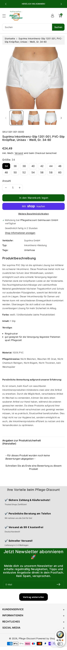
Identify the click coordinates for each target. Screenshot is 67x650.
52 (24, 172)
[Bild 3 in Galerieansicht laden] (50, 118)
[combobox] (33, 27)
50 (15, 172)
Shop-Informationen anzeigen (20, 232)
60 (60, 172)
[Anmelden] (52, 15)
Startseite (10, 38)
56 (42, 172)
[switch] (60, 644)
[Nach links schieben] (5, 117)
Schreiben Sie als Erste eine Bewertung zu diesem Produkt (33, 467)
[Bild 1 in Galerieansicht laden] (16, 118)
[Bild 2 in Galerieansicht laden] (33, 118)
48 (6, 172)
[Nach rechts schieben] (61, 117)
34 (6, 166)
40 (33, 166)
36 (15, 166)
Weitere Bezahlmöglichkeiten (33, 213)
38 (24, 166)
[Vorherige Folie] (5, 4)
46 (60, 166)
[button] (5, 16)
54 (33, 172)
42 (42, 166)
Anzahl (6, 180)
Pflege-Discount (27, 638)
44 (51, 166)
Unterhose (29, 250)
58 (51, 172)
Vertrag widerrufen (33, 597)
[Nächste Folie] (61, 4)
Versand (19, 153)
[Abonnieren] (58, 584)
